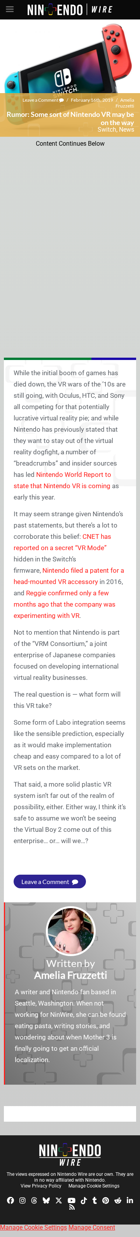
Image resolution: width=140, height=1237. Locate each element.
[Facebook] (10, 1199)
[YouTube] (71, 1199)
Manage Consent (91, 1227)
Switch (107, 129)
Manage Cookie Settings (93, 1186)
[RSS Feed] (72, 1207)
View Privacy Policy (41, 1186)
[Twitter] (58, 1199)
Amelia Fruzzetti (125, 103)
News (126, 129)
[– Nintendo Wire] (70, 1154)
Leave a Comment (41, 100)
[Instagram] (22, 1199)
